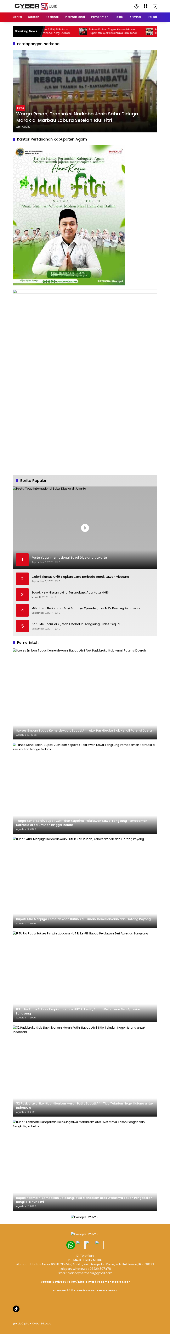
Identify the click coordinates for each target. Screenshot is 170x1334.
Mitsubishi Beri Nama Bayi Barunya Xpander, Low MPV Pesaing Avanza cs (86, 608)
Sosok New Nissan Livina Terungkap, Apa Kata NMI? (70, 593)
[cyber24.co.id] (35, 6)
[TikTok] (16, 1309)
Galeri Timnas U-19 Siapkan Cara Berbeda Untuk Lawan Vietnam (80, 577)
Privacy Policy (65, 1282)
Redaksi (46, 1282)
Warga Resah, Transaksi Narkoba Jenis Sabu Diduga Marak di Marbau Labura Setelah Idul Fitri (77, 117)
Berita (20, 108)
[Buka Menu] (145, 6)
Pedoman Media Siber (113, 1282)
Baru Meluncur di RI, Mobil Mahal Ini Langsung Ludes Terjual (76, 624)
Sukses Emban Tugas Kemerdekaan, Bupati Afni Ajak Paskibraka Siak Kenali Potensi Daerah (96, 31)
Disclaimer (86, 1282)
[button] (136, 6)
